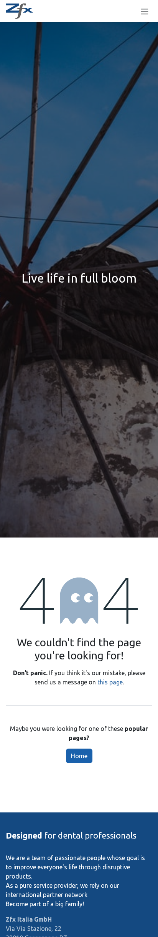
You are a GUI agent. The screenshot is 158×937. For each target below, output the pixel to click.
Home (79, 755)
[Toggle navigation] (144, 11)
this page (110, 682)
